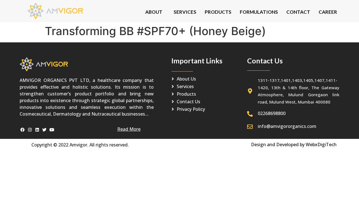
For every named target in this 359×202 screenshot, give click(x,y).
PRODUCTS (218, 12)
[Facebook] (23, 130)
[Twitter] (44, 130)
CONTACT (298, 12)
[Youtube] (52, 130)
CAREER (328, 12)
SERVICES (185, 12)
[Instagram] (30, 130)
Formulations (259, 12)
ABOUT (153, 12)
